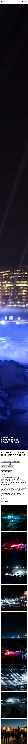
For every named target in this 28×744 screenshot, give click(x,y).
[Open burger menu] (25, 1)
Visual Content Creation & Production (9, 469)
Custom (3, 459)
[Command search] (23, 1)
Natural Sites (9, 459)
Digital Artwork (16, 461)
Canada (24, 459)
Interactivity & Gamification (7, 466)
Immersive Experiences (16, 464)
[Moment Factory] (3, 2)
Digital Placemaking (6, 464)
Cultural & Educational (6, 461)
